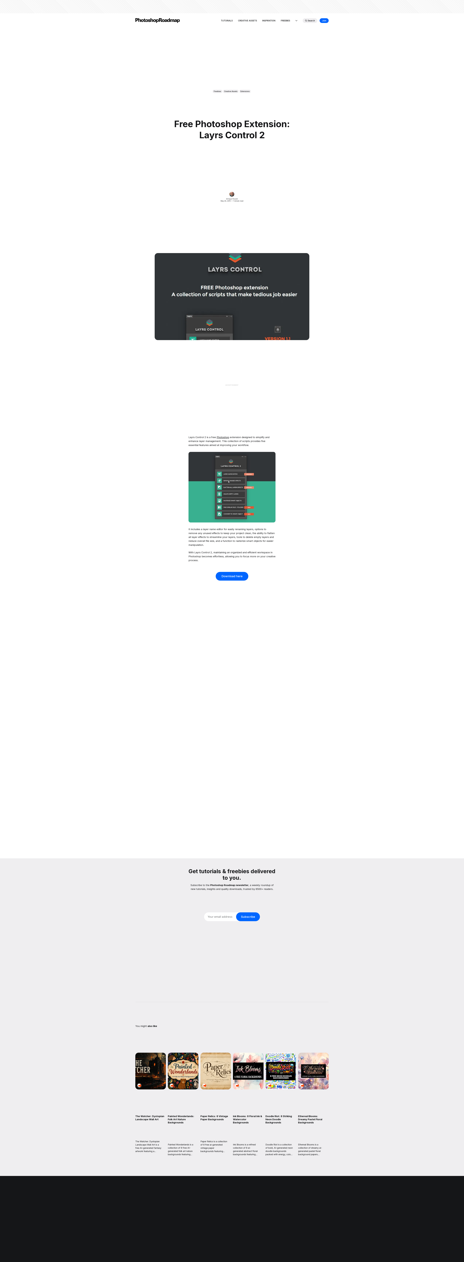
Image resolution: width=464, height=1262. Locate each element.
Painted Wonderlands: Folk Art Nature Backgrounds (181, 1119)
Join (324, 20)
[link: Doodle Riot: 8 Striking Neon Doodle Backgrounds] (280, 1088)
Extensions (245, 91)
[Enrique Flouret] (231, 194)
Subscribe (248, 917)
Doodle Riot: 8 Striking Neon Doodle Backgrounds (278, 1119)
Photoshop (223, 437)
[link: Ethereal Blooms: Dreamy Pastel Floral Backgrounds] (313, 1088)
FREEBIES (285, 20)
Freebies (217, 91)
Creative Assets (230, 91)
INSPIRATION (268, 20)
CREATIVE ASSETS (247, 20)
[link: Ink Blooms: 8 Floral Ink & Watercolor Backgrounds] (248, 1088)
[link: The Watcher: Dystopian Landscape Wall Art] (150, 1088)
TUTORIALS (227, 20)
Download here (232, 576)
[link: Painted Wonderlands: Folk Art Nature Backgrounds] (183, 1088)
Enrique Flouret (232, 199)
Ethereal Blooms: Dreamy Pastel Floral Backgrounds (310, 1119)
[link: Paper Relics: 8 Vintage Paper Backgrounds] (215, 1088)
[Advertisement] (232, 6)
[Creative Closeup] (139, 1085)
